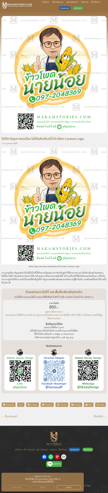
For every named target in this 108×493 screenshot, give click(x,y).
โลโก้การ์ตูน (13, 276)
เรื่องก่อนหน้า (11, 416)
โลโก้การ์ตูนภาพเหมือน (47, 279)
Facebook (64, 8)
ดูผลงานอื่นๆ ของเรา (54, 311)
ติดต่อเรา (78, 8)
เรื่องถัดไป (98, 416)
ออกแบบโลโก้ (12, 143)
